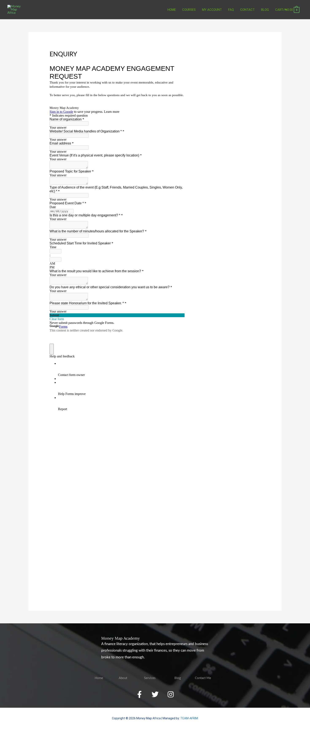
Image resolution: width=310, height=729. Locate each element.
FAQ (231, 10)
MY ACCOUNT (212, 10)
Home (171, 10)
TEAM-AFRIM (189, 718)
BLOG (265, 10)
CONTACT (247, 10)
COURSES (189, 10)
